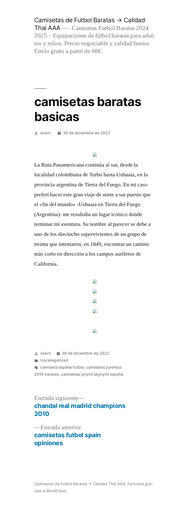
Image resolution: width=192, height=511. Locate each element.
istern (45, 133)
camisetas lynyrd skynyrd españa (92, 374)
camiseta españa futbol (62, 367)
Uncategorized (54, 360)
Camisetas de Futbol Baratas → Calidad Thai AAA (80, 483)
